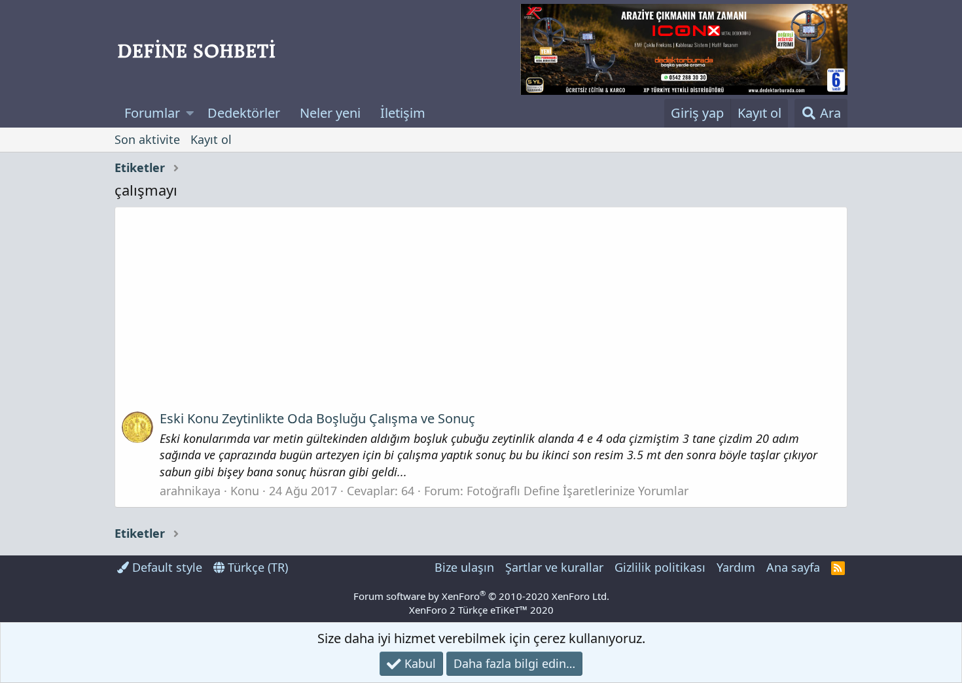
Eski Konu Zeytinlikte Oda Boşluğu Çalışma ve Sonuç (317, 418)
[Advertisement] (481, 313)
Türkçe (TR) (256, 567)
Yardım (736, 567)
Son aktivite (147, 139)
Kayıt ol (211, 139)
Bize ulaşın (464, 567)
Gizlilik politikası (660, 567)
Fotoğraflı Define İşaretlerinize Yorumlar (577, 491)
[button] (190, 113)
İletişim (402, 113)
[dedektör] (683, 49)
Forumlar (152, 113)
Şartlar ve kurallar (554, 567)
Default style (165, 567)
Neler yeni (330, 113)
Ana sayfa (793, 567)
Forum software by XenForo (481, 596)
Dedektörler (243, 113)
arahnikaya (190, 491)
